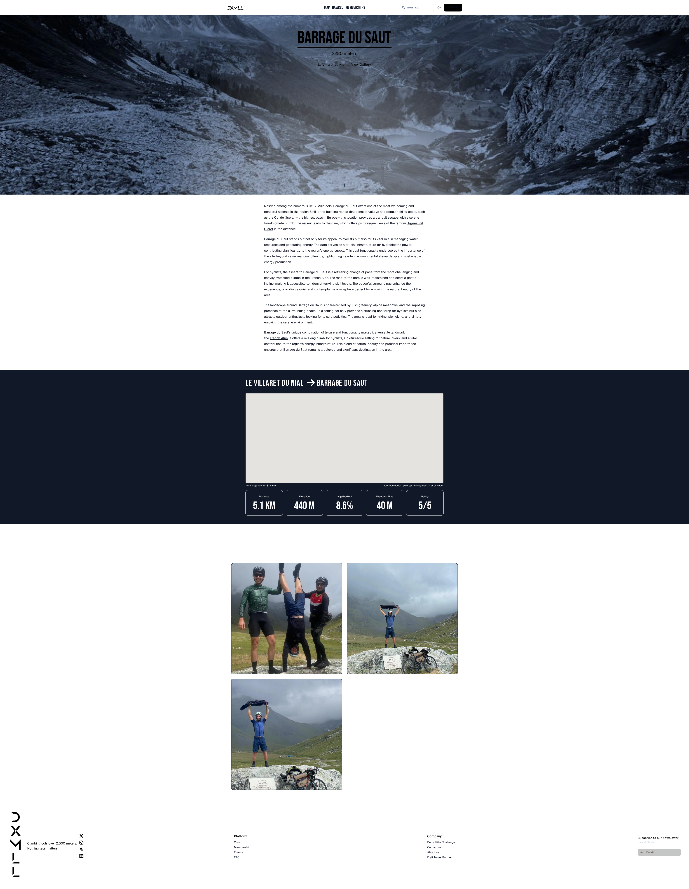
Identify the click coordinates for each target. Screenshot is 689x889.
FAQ (237, 857)
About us (433, 852)
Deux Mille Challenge (441, 842)
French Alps (279, 338)
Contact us (434, 847)
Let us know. (436, 485)
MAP (327, 7)
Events (238, 852)
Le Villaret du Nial (332, 64)
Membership (242, 847)
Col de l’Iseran (285, 217)
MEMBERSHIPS (355, 7)
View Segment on (260, 485)
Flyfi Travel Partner (439, 857)
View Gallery (361, 64)
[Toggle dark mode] (439, 7)
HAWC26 (337, 7)
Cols (237, 842)
